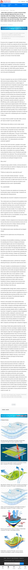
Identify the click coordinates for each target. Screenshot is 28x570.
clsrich (7, 409)
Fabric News (12, 10)
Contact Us (21, 558)
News (16, 4)
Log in (19, 1)
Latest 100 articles (14, 558)
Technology (3, 5)
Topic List (9, 558)
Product (9, 4)
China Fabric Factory (5, 10)
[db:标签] (13, 404)
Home (2, 4)
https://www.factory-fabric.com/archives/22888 (13, 397)
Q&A (9, 5)
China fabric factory (10, 560)
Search (22, 563)
